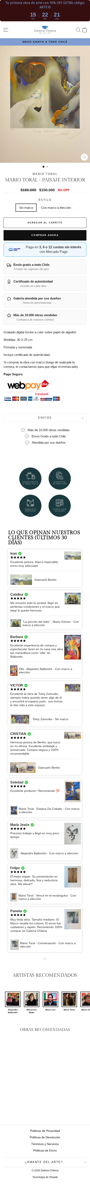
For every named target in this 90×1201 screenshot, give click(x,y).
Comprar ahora (45, 235)
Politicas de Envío (45, 1150)
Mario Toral (45, 174)
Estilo (45, 199)
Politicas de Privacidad (45, 1130)
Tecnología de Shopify (45, 1177)
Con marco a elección (56, 207)
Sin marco (26, 207)
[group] (13, 1003)
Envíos (45, 417)
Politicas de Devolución (45, 1137)
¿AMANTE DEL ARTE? (44, 1162)
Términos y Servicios (45, 1144)
